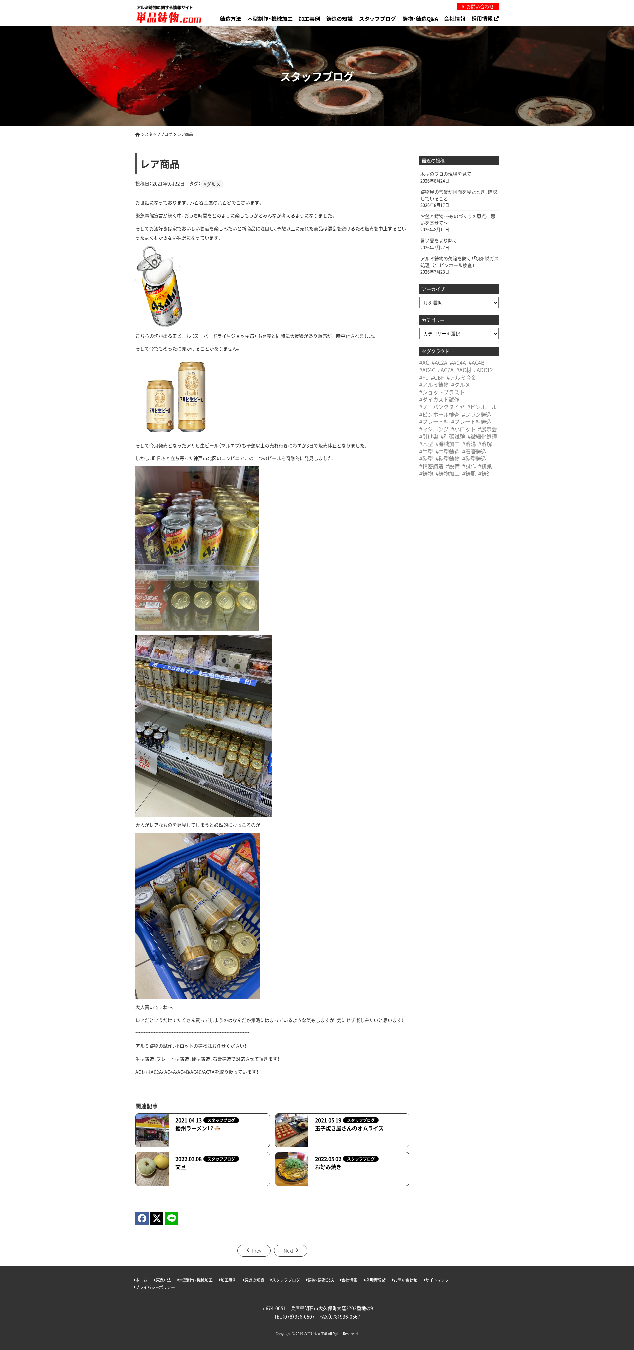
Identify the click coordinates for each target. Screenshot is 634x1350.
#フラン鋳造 (476, 414)
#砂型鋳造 (474, 458)
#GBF (437, 377)
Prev (256, 1250)
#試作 (469, 466)
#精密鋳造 (431, 466)
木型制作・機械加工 (270, 18)
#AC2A (439, 362)
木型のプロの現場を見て (445, 174)
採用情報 (483, 18)
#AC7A (446, 369)
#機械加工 (448, 443)
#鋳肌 (469, 473)
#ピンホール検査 (439, 414)
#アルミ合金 (461, 377)
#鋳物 (426, 473)
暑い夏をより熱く (438, 240)
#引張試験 (453, 436)
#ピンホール (482, 406)
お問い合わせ (405, 1280)
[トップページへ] (137, 134)
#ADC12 (483, 369)
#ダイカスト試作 (439, 399)
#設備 (453, 466)
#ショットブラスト (442, 392)
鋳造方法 (230, 18)
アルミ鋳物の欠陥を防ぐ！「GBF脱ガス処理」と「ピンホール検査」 (459, 261)
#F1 (423, 377)
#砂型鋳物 (448, 458)
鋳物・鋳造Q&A (420, 18)
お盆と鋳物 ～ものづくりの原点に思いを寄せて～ (457, 219)
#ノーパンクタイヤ (442, 406)
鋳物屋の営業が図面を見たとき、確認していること (458, 195)
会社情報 (454, 18)
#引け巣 (428, 436)
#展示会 (487, 429)
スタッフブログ (377, 18)
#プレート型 (434, 421)
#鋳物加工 (448, 473)
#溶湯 (469, 443)
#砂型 (426, 458)
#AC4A (458, 362)
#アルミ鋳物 (434, 384)
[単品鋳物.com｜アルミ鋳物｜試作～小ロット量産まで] (168, 14)
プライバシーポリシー (155, 1287)
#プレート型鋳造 (471, 421)
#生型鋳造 (448, 451)
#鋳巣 (485, 466)
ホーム (141, 1280)
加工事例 (309, 18)
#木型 (426, 443)
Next (288, 1250)
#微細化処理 (482, 436)
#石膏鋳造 (474, 451)
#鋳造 (485, 473)
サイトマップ (437, 1280)
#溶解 (485, 443)
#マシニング (434, 429)
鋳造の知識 (339, 18)
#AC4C (427, 369)
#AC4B (477, 362)
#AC (424, 362)
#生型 (426, 451)
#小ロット (463, 429)
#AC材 (463, 369)
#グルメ (212, 184)
